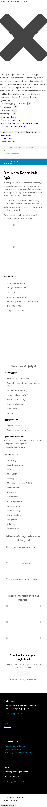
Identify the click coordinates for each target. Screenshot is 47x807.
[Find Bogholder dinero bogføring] (23, 568)
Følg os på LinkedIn (16, 310)
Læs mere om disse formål (13, 126)
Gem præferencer (33, 132)
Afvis (11, 132)
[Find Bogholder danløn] (23, 612)
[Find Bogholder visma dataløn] (23, 628)
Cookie (7, 723)
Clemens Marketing (13, 749)
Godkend (4, 132)
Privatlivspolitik (8, 141)
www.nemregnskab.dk (17, 297)
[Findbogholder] (19, 153)
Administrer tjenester (10, 120)
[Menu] (40, 153)
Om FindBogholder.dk (31, 147)
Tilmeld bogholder (16, 147)
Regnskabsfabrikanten (15, 746)
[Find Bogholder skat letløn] (23, 644)
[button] (23, 38)
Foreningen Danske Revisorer (18, 752)
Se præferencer (20, 132)
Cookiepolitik (7, 138)
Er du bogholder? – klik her (16, 781)
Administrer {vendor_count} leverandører (19, 123)
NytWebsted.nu (15, 800)
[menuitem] (16, 147)
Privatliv (7, 726)
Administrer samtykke (8, 805)
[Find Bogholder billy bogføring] (23, 552)
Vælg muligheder (8, 117)
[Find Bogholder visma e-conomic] (23, 584)
